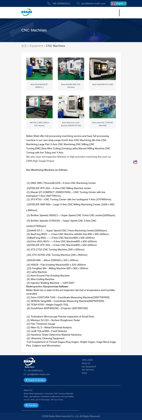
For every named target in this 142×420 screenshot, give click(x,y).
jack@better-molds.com (92, 3)
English (120, 3)
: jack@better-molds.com (38, 374)
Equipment (36, 45)
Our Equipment (89, 366)
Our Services (88, 370)
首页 (24, 45)
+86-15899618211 (61, 3)
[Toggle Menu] (119, 12)
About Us (86, 363)
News (84, 373)
